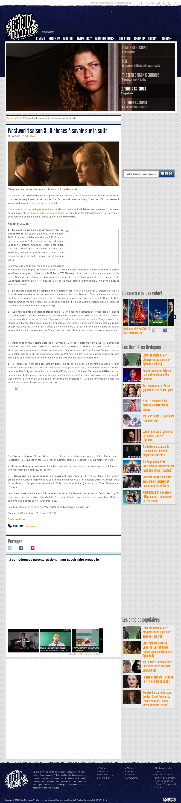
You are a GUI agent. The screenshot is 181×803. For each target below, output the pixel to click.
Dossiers (42, 51)
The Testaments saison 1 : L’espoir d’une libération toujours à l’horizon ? (156, 451)
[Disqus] (63, 708)
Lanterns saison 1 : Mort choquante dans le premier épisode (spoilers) (157, 359)
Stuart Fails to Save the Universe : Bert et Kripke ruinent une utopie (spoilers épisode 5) (157, 649)
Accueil (10, 118)
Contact (158, 787)
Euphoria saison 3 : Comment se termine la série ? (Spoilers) (158, 435)
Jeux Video (124, 38)
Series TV (54, 38)
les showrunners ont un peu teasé (45, 212)
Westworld (31, 526)
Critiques (42, 45)
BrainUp (139, 38)
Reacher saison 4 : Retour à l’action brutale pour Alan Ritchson (157, 374)
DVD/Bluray (84, 38)
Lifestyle (153, 38)
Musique (68, 38)
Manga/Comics (104, 38)
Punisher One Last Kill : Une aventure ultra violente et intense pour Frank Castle (157, 481)
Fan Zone (168, 45)
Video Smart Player (77, 654)
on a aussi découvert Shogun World (93, 319)
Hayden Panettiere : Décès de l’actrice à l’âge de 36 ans (158, 679)
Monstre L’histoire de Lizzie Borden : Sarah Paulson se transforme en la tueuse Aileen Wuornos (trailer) (157, 698)
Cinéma (40, 38)
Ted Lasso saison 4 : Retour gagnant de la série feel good (158, 388)
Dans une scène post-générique (67, 367)
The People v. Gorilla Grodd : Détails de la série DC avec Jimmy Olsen (157, 666)
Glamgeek (154, 51)
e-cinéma (42, 57)
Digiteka (99, 654)
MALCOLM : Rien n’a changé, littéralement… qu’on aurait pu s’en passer (158, 496)
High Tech (154, 57)
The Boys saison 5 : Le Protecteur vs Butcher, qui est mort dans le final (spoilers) (158, 466)
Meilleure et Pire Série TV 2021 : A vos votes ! (136, 331)
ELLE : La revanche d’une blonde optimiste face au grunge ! (155, 405)
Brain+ (167, 38)
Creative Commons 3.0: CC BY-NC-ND (91, 800)
